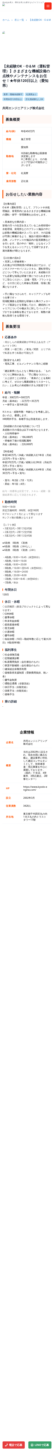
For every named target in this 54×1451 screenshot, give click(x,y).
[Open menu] (48, 6)
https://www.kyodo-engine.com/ (35, 788)
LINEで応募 (42, 1445)
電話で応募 (15, 1445)
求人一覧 (19, 19)
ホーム (6, 19)
